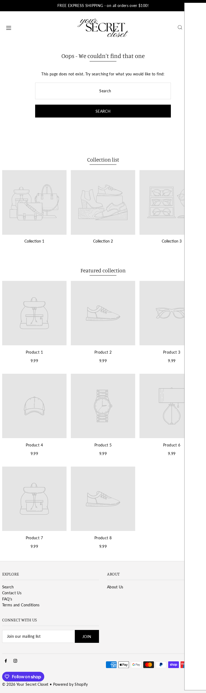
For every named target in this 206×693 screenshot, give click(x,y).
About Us (115, 587)
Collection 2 (103, 241)
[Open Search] (180, 27)
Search (8, 587)
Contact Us (12, 593)
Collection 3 (172, 241)
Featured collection (103, 270)
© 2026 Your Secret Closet (25, 684)
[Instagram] (15, 661)
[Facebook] (6, 661)
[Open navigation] (38, 27)
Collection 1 (34, 241)
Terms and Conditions (21, 605)
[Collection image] (34, 202)
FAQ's (7, 599)
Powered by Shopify (70, 684)
